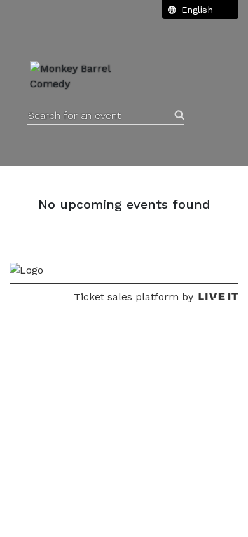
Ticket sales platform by (133, 297)
